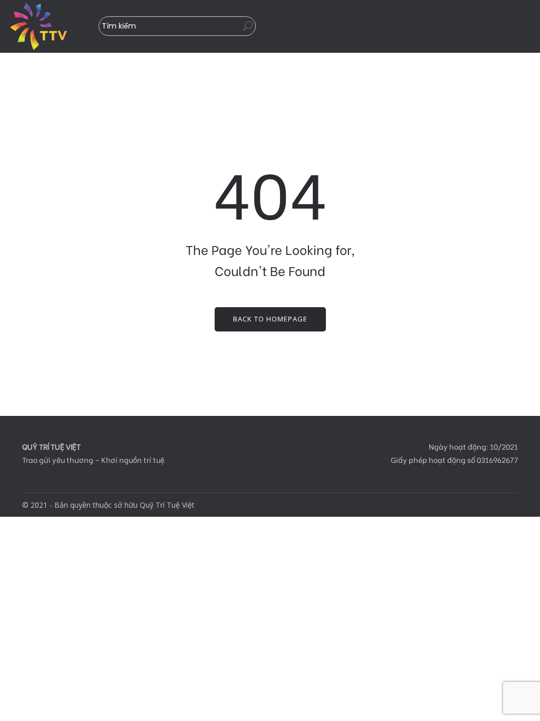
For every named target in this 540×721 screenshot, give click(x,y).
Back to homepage (270, 319)
